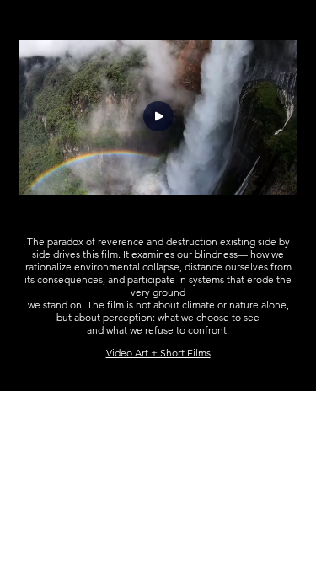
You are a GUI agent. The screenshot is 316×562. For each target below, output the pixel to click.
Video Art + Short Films (158, 352)
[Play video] (158, 117)
